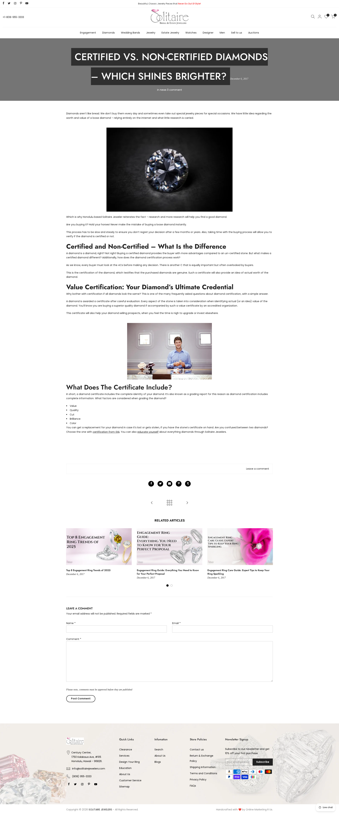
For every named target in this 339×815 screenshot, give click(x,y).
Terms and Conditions (203, 773)
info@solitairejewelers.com (88, 768)
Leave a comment (257, 469)
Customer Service (130, 780)
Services (124, 755)
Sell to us (236, 32)
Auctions (253, 32)
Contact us (197, 749)
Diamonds (108, 32)
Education (125, 768)
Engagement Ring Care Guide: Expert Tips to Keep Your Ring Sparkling (238, 572)
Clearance (125, 749)
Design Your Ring (129, 762)
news (163, 90)
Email (176, 623)
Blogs (157, 762)
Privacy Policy (198, 779)
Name (71, 623)
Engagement (88, 32)
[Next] (269, 557)
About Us (124, 774)
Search (158, 749)
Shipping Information (203, 767)
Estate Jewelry (170, 32)
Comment (73, 639)
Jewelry (150, 32)
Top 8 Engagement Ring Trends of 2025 (88, 570)
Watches (191, 32)
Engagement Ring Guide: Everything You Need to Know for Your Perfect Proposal (168, 572)
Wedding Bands (130, 32)
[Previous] (69, 557)
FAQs (193, 785)
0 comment (174, 90)
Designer (208, 32)
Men (222, 32)
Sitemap (124, 786)
